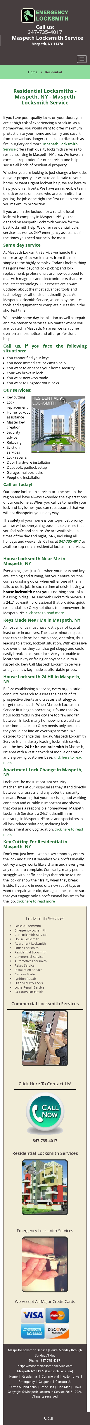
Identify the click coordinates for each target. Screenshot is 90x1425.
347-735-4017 (45, 32)
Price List (47, 1387)
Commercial (50, 1376)
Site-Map (63, 1387)
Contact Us (63, 1382)
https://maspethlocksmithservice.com (45, 1366)
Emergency (27, 1382)
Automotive (71, 1376)
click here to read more (45, 612)
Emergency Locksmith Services (45, 1230)
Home (32, 72)
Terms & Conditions (23, 1387)
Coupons (45, 1382)
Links (77, 1387)
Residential (30, 1376)
